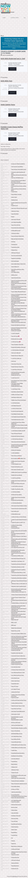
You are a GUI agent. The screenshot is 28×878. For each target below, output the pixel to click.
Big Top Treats (14, 807)
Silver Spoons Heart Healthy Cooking (19, 505)
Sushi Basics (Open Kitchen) (17, 391)
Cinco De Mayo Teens (15, 666)
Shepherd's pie (14, 199)
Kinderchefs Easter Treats (16, 386)
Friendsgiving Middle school (17, 555)
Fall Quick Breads (15, 261)
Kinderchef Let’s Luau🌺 (16, 338)
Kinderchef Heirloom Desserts (17, 436)
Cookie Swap (14, 750)
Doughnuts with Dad (15, 650)
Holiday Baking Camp (15, 230)
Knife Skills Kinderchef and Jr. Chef (13, 58)
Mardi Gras (13, 843)
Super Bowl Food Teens (16, 708)
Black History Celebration (16, 846)
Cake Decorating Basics (16, 792)
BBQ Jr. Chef (14, 622)
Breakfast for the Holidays (16, 755)
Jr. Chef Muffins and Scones (17, 486)
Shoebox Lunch (14, 205)
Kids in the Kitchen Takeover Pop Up (19, 783)
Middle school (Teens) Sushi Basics (18, 400)
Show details (5, 77)
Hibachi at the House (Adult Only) (18, 322)
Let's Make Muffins (15, 272)
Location (5, 65)
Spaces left (4, 89)
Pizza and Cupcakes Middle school (18, 633)
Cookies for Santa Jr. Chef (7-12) (18, 522)
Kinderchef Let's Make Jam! (17, 355)
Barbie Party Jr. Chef (15, 630)
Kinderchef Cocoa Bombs (16, 475)
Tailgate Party (14, 250)
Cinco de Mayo (14, 821)
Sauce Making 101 (15, 266)
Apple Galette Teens (8, 104)
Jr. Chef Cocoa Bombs (16, 477)
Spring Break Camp (15, 678)
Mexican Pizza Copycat (16, 804)
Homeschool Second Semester (17, 227)
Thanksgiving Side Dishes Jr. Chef (18, 572)
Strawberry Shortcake (16, 815)
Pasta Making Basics (15, 786)
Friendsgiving (14, 244)
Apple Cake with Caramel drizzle (18, 778)
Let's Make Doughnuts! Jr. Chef (18, 672)
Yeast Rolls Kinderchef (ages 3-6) (18, 558)
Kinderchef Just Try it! (16, 375)
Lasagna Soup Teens (15, 691)
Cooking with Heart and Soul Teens (18, 700)
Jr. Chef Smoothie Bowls (16, 502)
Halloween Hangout (15, 252)
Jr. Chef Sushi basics (15, 402)
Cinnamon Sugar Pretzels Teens (18, 669)
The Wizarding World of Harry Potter (19, 796)
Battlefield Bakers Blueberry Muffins (19, 728)
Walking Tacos (14, 275)
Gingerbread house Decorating (17, 753)
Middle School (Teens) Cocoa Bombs (19, 472)
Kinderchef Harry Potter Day (17, 366)
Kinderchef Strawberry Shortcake (18, 347)
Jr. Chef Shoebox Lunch (16, 464)
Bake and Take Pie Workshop (17, 238)
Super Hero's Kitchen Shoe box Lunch (19, 208)
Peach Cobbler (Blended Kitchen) (18, 291)
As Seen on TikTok (15, 789)
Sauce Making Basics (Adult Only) (18, 263)
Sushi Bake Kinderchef (16, 405)
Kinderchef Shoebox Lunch (17, 466)
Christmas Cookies (15, 233)
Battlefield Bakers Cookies (17, 719)
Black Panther (14, 764)
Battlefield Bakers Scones (16, 733)
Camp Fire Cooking (15, 801)
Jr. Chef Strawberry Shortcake (17, 350)
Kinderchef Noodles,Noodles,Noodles (19, 427)
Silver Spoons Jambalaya (16, 455)
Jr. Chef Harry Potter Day (16, 369)
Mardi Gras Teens (15, 697)
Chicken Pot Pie (14, 772)
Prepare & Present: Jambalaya (17, 780)
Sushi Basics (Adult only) (16, 397)
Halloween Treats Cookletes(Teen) (18, 586)
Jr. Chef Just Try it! (15, 377)
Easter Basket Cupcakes (16, 194)
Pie (12, 838)
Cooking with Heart (15, 849)
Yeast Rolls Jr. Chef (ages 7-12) (17, 561)
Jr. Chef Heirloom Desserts (17, 439)
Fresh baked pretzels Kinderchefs (18, 416)
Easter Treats (14, 197)
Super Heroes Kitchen (16, 277)
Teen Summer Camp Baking (17, 166)
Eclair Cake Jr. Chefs (15, 714)
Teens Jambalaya (15, 447)
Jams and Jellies (14, 812)
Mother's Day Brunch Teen (17, 664)
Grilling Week (14, 810)
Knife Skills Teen (6, 81)
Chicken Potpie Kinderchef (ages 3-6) (19, 594)
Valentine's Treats (15, 211)
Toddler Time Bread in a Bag (17, 489)
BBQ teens (13, 625)
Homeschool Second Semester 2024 (19, 508)
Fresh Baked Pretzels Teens (17, 414)
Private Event (14, 191)
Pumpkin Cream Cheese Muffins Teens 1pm (12, 128)
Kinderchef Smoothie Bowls (17, 500)
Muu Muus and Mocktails (16, 255)
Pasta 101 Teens (14, 686)
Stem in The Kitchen (15, 730)
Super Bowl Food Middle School (18, 711)
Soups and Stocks (15, 863)
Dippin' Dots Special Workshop (17, 797)
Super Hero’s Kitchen (15, 219)
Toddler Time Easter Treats (17, 394)
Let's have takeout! (15, 758)
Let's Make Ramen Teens (16, 736)
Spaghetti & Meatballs (16, 258)
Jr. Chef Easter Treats (15, 389)
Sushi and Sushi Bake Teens (17, 725)
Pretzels (13, 840)
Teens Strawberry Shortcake (17, 344)
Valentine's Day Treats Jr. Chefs (18, 705)
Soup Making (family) (15, 739)
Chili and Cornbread (15, 860)
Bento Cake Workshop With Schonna (19, 288)
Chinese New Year (15, 857)
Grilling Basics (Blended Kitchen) (18, 316)
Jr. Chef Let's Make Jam (16, 358)
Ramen (12, 216)
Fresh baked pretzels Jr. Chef (17, 419)
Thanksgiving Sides (15, 247)
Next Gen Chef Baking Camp (17, 177)
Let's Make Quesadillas (16, 222)
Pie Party (13, 241)
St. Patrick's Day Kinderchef (17, 411)
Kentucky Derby (14, 818)
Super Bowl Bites (15, 213)
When (5, 62)
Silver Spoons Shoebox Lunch (17, 469)
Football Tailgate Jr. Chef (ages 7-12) (19, 603)
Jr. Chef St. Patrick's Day (16, 408)
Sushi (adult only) (15, 511)
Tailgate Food (14, 767)
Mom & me (13, 361)
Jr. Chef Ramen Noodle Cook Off (18, 430)
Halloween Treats (15, 769)
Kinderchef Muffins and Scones (18, 483)
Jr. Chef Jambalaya (15, 452)
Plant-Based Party (15, 865)
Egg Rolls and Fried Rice (16, 824)
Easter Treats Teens (15, 680)
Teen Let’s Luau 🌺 (15, 336)
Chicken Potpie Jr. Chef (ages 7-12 (18, 591)
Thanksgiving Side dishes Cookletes (19, 578)
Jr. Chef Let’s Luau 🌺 (15, 341)
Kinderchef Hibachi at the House (18, 325)
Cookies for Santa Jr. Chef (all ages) (18, 516)
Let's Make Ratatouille (16, 800)
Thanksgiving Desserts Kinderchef (18, 564)
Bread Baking (14, 832)
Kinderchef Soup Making (16, 494)
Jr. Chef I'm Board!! (15, 333)
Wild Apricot (15, 876)
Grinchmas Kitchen (15, 527)
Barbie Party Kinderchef (16, 628)
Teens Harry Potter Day (16, 363)
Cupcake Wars (14, 835)
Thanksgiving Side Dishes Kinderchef (19, 575)
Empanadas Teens (15, 683)
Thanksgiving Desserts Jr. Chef (17, 566)
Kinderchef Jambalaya (16, 450)
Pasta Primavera (14, 826)
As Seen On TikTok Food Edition (18, 163)
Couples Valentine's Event (17, 703)
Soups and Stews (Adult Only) (17, 236)
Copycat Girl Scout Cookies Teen (18, 655)
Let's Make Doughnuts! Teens (17, 675)
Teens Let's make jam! (16, 352)
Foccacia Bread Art (15, 794)
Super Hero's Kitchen (15, 225)
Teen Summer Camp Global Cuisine (18, 169)
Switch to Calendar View (7, 55)
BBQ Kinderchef (14, 619)
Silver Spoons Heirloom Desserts (18, 441)
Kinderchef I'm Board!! (16, 330)
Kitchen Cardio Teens (15, 722)
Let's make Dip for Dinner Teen (17, 547)
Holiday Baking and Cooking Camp (18, 744)
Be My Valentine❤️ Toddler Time (18, 458)
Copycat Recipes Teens (16, 741)
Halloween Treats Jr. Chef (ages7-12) (19, 583)
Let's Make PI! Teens (15, 689)
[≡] (24, 17)
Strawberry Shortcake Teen (17, 653)
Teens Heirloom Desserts (16, 433)
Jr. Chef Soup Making (15, 491)
